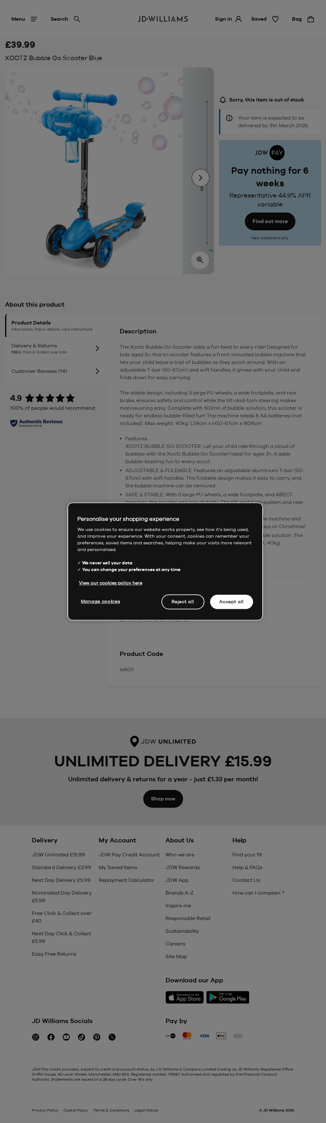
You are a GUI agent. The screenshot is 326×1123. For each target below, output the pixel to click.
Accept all (231, 601)
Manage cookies (100, 601)
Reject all (183, 601)
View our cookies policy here (110, 582)
